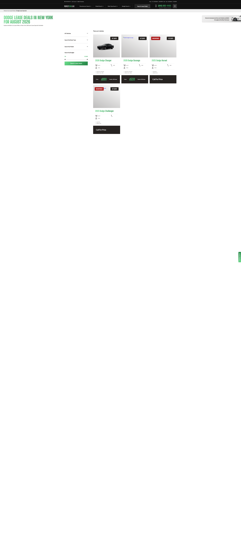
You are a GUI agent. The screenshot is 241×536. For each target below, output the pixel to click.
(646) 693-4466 (164, 5)
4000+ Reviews (80, 1)
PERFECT (69, 6)
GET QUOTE (114, 38)
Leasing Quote (239, 257)
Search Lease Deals (142, 6)
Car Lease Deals (11, 10)
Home (5, 10)
